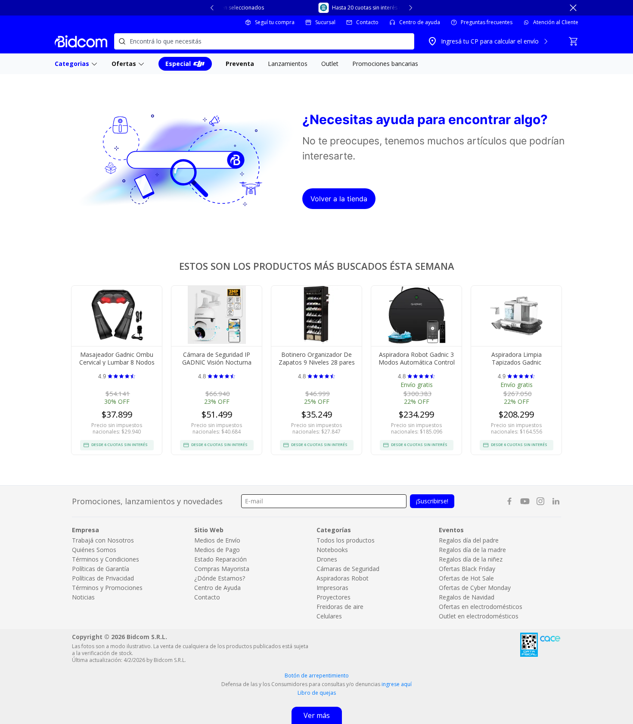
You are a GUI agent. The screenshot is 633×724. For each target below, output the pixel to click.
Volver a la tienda (338, 198)
